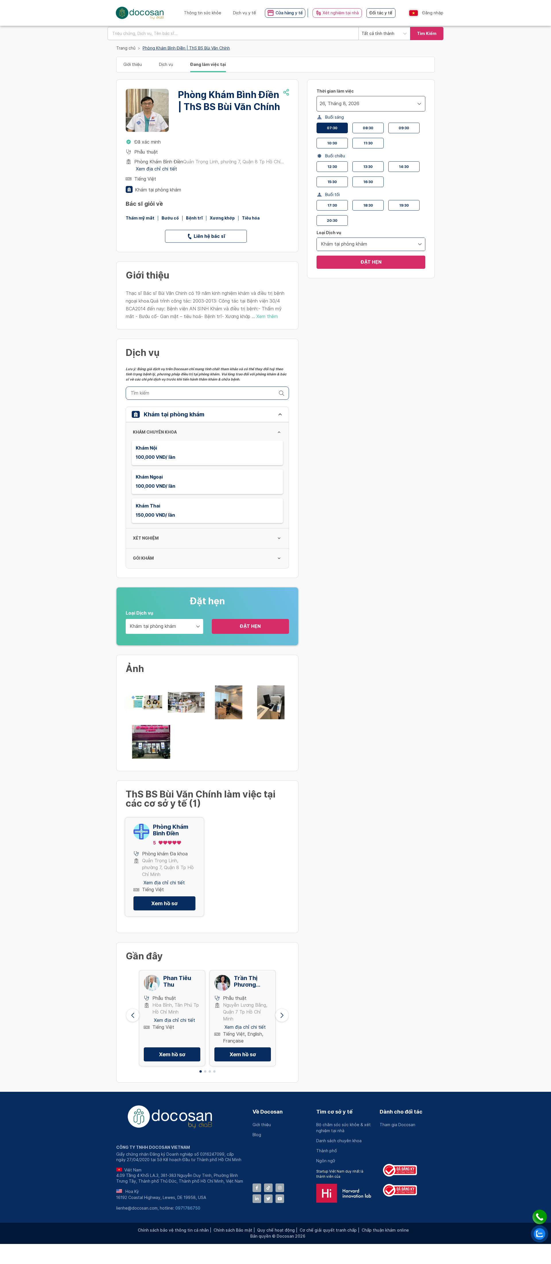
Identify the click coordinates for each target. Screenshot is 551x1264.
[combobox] (233, 33)
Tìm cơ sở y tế (334, 1112)
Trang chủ (125, 48)
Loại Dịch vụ (139, 613)
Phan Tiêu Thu (177, 981)
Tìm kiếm (426, 33)
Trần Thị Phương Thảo (245, 981)
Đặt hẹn (250, 626)
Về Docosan (268, 1112)
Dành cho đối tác (401, 1112)
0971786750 (187, 1208)
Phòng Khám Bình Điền (170, 830)
